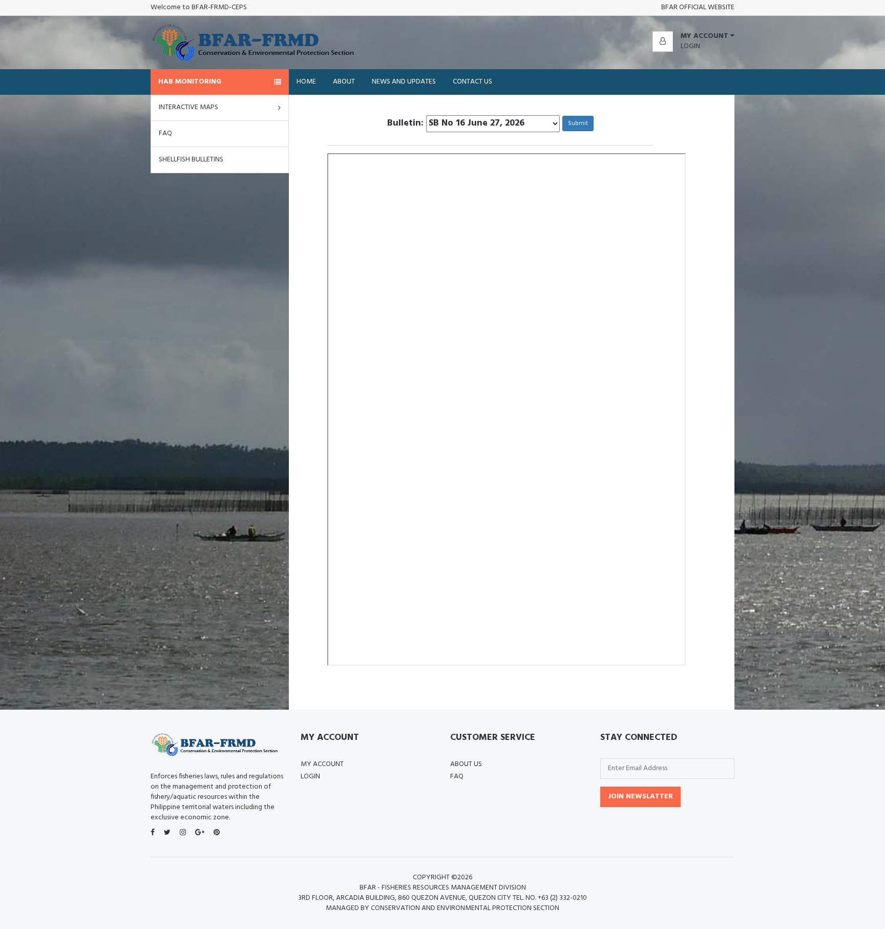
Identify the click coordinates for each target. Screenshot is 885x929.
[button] (693, 36)
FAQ (165, 133)
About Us (466, 764)
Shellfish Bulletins (191, 160)
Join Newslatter (640, 796)
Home (306, 82)
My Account (322, 764)
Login (690, 46)
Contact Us (472, 82)
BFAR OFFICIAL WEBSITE (697, 7)
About (344, 82)
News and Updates (404, 82)
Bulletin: (405, 123)
